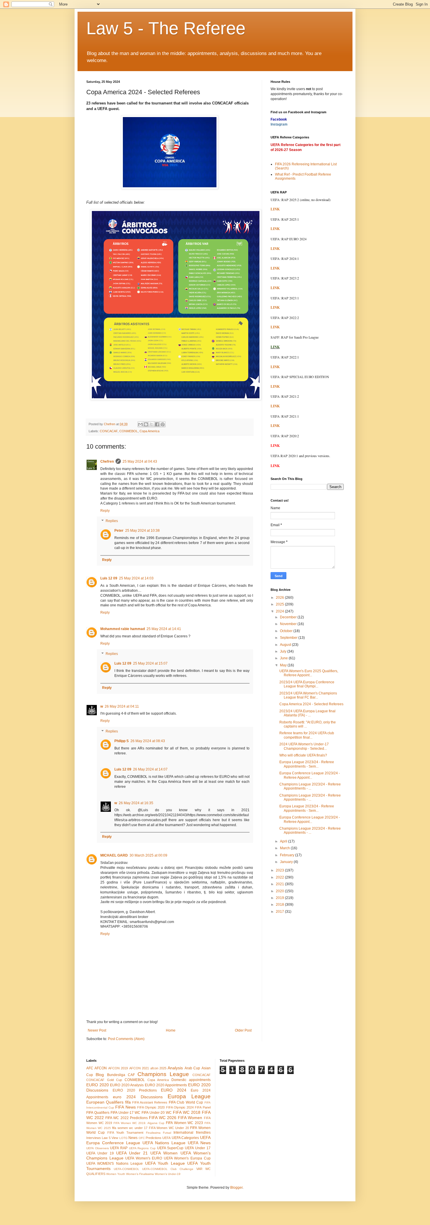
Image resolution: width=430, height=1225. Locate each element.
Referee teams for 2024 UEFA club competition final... (306, 735)
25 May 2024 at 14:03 (136, 578)
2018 (280, 905)
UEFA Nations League (163, 1142)
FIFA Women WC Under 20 (169, 1128)
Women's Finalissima (140, 1174)
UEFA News (199, 1142)
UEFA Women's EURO (143, 1158)
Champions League (163, 1074)
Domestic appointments (191, 1080)
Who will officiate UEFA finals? (303, 755)
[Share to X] (151, 424)
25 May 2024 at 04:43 (140, 461)
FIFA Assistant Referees (149, 1102)
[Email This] (140, 424)
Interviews (93, 1138)
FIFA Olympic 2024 (180, 1107)
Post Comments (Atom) (126, 1039)
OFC (142, 1138)
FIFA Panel (202, 1107)
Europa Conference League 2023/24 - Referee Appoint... (309, 775)
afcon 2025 (158, 1068)
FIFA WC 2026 (162, 1117)
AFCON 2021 (139, 1068)
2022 (280, 877)
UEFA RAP (119, 1148)
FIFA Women (190, 1117)
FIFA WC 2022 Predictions (126, 1118)
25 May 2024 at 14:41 (164, 629)
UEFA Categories (185, 1138)
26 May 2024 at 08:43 (147, 741)
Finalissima (153, 1132)
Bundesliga (116, 1075)
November (288, 624)
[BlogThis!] (146, 424)
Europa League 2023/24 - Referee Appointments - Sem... (306, 764)
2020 (280, 891)
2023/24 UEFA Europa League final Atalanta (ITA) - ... (307, 713)
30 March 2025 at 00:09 (148, 855)
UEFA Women (164, 1153)
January (287, 862)
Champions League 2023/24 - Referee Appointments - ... (310, 786)
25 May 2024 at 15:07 (150, 663)
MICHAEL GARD (114, 855)
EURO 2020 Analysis (127, 1085)
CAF (131, 1075)
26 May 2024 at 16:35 (136, 803)
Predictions (153, 1138)
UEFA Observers (97, 1148)
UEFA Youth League (165, 1163)
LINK (275, 209)
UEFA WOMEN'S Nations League (114, 1163)
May (284, 665)
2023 (280, 870)
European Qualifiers (104, 1102)
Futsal (167, 1132)
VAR (199, 1169)
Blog (100, 1074)
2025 (280, 604)
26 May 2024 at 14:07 (150, 769)
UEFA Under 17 (197, 1148)
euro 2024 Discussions (138, 1096)
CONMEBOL (128, 431)
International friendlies (191, 1132)
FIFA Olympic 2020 (151, 1107)
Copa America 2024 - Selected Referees (311, 704)
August (286, 645)
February (287, 855)
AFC (89, 1068)
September (289, 638)
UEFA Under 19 (100, 1153)
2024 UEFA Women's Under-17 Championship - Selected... (304, 746)
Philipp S (121, 741)
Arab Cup (192, 1068)
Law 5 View (110, 1138)
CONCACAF (109, 431)
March (285, 848)
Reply (105, 511)
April (284, 841)
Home (171, 1030)
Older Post (243, 1030)
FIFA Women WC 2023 (184, 1123)
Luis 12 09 (108, 578)
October (286, 631)
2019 (280, 898)
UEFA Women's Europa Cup (187, 1158)
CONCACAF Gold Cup (104, 1080)
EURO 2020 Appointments (166, 1085)
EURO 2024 (173, 1090)
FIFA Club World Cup (186, 1102)
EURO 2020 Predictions (135, 1090)
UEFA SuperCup (170, 1148)
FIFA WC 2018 (186, 1112)
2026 (280, 598)
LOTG (123, 1138)
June (284, 658)
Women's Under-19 (167, 1174)
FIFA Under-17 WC (126, 1113)
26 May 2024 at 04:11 (122, 706)
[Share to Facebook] (157, 424)
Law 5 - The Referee (165, 28)
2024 (280, 611)
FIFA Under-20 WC (157, 1113)
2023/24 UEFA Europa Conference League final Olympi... (306, 684)
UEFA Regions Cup (142, 1148)
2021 (280, 884)
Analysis (175, 1068)
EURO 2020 (97, 1084)
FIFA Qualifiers (97, 1113)
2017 (280, 912)
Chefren (107, 461)
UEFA (166, 1138)
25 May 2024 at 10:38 (142, 531)
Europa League (189, 1096)
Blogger (236, 1187)
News (132, 1138)
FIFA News (125, 1107)
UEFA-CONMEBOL (126, 1169)
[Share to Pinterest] (163, 424)
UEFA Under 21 (132, 1153)
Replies (112, 521)
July (283, 651)
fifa (128, 1102)
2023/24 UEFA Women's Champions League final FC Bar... (308, 695)
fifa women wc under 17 (129, 1128)
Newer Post (97, 1030)
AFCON (100, 1068)
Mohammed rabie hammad (122, 629)
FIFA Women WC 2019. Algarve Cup (138, 1123)
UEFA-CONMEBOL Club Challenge (167, 1169)
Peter (118, 531)
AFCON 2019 (118, 1068)
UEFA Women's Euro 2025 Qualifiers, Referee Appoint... (308, 673)
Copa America (149, 431)
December (288, 617)
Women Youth (115, 1174)
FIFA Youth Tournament (125, 1132)
